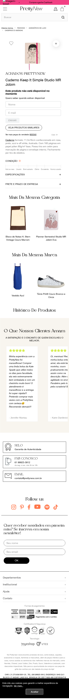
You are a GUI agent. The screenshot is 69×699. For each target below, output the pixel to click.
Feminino (21, 28)
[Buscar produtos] (63, 17)
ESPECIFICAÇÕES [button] (15, 174)
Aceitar (34, 691)
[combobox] (34, 17)
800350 (33, 134)
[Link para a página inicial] (7, 28)
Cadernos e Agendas (14, 30)
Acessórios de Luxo (37, 28)
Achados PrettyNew (25, 74)
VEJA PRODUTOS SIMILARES (23, 127)
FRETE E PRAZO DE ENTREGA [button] (21, 184)
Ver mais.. (18, 686)
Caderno (9, 140)
